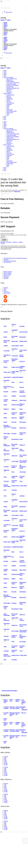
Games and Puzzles (18, 707)
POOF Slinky (7, 433)
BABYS (6, 32)
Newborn (6, 756)
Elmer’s (5, 367)
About (6, 25)
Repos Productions (7, 445)
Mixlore (13, 409)
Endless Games (15, 367)
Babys (5, 116)
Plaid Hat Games (21, 417)
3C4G (5, 326)
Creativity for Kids (7, 355)
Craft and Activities (11, 84)
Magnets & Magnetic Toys (13, 88)
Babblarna (9, 97)
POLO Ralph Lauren (12, 111)
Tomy (12, 472)
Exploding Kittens (22, 367)
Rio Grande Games (14, 445)
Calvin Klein (10, 99)
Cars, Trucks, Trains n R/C (13, 82)
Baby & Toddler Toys (12, 78)
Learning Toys (10, 86)
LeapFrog (14, 391)
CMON (21, 345)
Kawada (21, 387)
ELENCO (22, 361)
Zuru (5, 490)
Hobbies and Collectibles (13, 85)
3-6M (5, 759)
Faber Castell (7, 372)
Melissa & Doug (21, 404)
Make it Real (22, 400)
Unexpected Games (14, 477)
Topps (5, 477)
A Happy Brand (10, 94)
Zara (8, 115)
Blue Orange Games (7, 341)
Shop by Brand (7, 93)
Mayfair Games (15, 404)
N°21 (8, 108)
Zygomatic (14, 490)
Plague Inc (14, 417)
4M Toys (9, 96)
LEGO (5, 396)
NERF (5, 413)
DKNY (8, 100)
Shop (5, 24)
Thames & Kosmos (14, 466)
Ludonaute (14, 400)
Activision (21, 326)
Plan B (5, 422)
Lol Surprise (22, 396)
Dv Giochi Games (6, 361)
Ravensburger (15, 439)
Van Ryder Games (14, 481)
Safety (8, 113)
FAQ (5, 28)
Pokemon (13, 427)
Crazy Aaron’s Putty (23, 350)
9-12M (5, 762)
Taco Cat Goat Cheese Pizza (23, 461)
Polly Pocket (22, 427)
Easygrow (9, 101)
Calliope (6, 345)
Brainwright (14, 341)
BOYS (5, 34)
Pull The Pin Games (22, 433)
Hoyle (12, 382)
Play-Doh (13, 422)
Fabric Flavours (10, 103)
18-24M (5, 764)
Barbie (5, 337)
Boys (5, 119)
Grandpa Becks (15, 377)
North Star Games (14, 413)
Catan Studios (15, 345)
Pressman (13, 433)
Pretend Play (10, 89)
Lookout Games (6, 400)
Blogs (5, 74)
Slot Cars (9, 90)
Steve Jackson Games (23, 455)
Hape (8, 107)
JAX (12, 387)
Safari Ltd (22, 445)
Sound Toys (9, 92)
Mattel (5, 404)
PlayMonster (22, 422)
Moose (21, 409)
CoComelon (7, 350)
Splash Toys (14, 455)
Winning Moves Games (7, 485)
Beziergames (22, 337)
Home (5, 70)
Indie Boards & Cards (7, 387)
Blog (5, 26)
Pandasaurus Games (22, 413)
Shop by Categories (8, 77)
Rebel (20, 439)
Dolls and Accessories (12, 707)
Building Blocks (10, 81)
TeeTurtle (6, 466)
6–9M (5, 760)
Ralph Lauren (10, 112)
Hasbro (21, 377)
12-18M (5, 763)
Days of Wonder (21, 355)
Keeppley (6, 391)
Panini (5, 417)
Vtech (20, 481)
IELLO (21, 382)
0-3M (5, 757)
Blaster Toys (9, 80)
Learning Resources (22, 391)
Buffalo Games (23, 341)
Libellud (13, 396)
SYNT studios (15, 461)
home (5, 22)
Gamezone (9, 104)
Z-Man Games (23, 485)
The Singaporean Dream (22, 467)
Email (2, 237)
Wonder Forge (15, 485)
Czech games (14, 355)
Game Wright (7, 377)
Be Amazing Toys (14, 337)
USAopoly (6, 481)
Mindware (6, 409)
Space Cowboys (21, 450)
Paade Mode (9, 109)
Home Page (17, 191)
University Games (22, 477)
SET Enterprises (6, 450)
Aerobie (6, 332)
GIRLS (5, 33)
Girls (5, 117)
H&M (8, 105)
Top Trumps (22, 472)
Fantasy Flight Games (15, 372)
